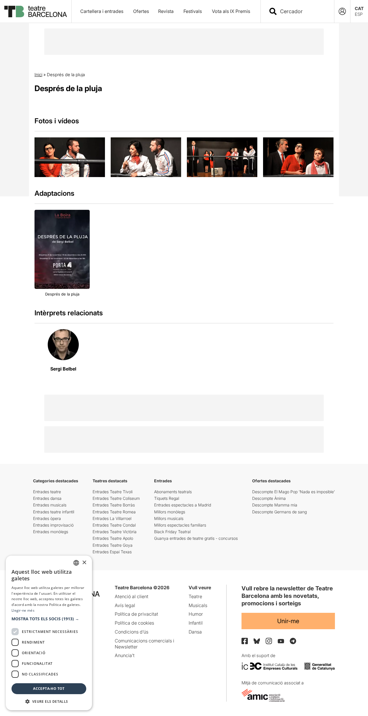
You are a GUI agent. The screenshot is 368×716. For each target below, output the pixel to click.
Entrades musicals (49, 504)
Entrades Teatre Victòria (115, 531)
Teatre (195, 596)
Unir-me (288, 621)
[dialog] (49, 633)
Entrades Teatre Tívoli (113, 491)
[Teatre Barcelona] (35, 11)
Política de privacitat (136, 614)
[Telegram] (293, 641)
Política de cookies (134, 623)
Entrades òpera (47, 518)
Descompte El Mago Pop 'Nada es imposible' (293, 491)
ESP (359, 14)
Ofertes (141, 11)
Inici (38, 74)
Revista (166, 11)
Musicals (198, 605)
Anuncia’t (125, 655)
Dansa (195, 632)
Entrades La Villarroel (112, 518)
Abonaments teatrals (173, 491)
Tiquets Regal (166, 498)
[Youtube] (281, 641)
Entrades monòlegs (50, 531)
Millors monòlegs (169, 511)
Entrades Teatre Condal (114, 525)
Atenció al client (131, 596)
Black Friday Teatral (172, 531)
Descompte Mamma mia (274, 504)
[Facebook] (244, 641)
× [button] (84, 562)
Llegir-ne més (23, 610)
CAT (359, 8)
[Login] (342, 11)
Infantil (196, 623)
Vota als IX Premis (231, 11)
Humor (196, 614)
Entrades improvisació (53, 525)
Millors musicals (168, 518)
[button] (49, 618)
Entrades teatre (47, 491)
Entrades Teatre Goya (113, 545)
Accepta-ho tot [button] (49, 688)
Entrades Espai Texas (112, 551)
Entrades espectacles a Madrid (182, 504)
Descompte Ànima (269, 498)
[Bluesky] (257, 641)
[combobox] (302, 11)
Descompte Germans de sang (279, 511)
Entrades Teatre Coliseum (116, 498)
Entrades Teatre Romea (114, 511)
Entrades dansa (47, 498)
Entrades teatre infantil (53, 511)
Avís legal (125, 605)
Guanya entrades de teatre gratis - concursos (196, 538)
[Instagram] (269, 641)
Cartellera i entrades (101, 11)
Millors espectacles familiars (180, 525)
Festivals (192, 11)
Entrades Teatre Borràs (114, 504)
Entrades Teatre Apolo (113, 538)
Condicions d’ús (131, 632)
